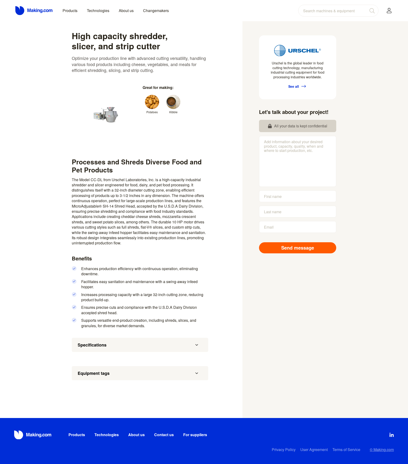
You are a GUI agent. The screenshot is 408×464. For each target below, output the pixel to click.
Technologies (98, 10)
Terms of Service (346, 449)
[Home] (34, 11)
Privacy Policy (284, 449)
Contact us (164, 434)
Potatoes (152, 112)
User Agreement (314, 449)
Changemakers (156, 10)
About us (126, 10)
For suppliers (195, 434)
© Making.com (382, 449)
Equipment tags (94, 373)
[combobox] (338, 11)
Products (70, 10)
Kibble (173, 112)
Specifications (92, 345)
